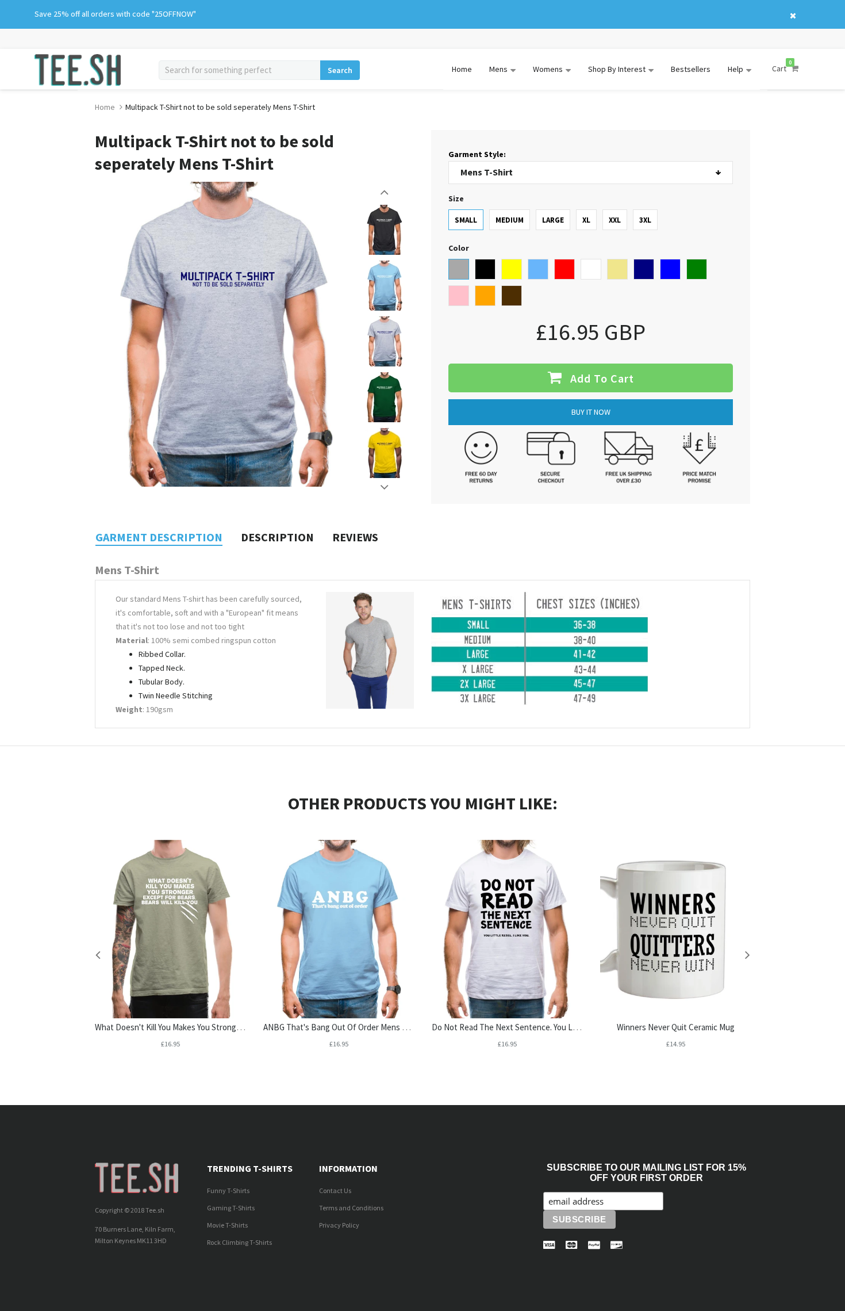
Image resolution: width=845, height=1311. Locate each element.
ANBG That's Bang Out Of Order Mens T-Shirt (345, 1027)
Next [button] (385, 487)
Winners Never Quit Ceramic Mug (676, 1027)
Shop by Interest (617, 69)
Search (340, 70)
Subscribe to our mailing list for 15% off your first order (646, 1173)
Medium (510, 220)
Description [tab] (277, 537)
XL (586, 220)
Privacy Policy (339, 1225)
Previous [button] (385, 192)
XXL (615, 220)
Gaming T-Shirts (231, 1207)
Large (553, 220)
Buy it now (590, 412)
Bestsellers (690, 69)
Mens (498, 69)
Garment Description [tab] (158, 537)
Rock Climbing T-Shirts (239, 1242)
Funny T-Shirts (228, 1190)
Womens (548, 69)
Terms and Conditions (351, 1207)
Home (462, 69)
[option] (385, 230)
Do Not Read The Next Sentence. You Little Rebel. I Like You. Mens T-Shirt (564, 1027)
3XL (645, 220)
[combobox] (239, 70)
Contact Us (335, 1190)
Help (735, 69)
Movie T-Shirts (227, 1225)
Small (466, 220)
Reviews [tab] (355, 537)
